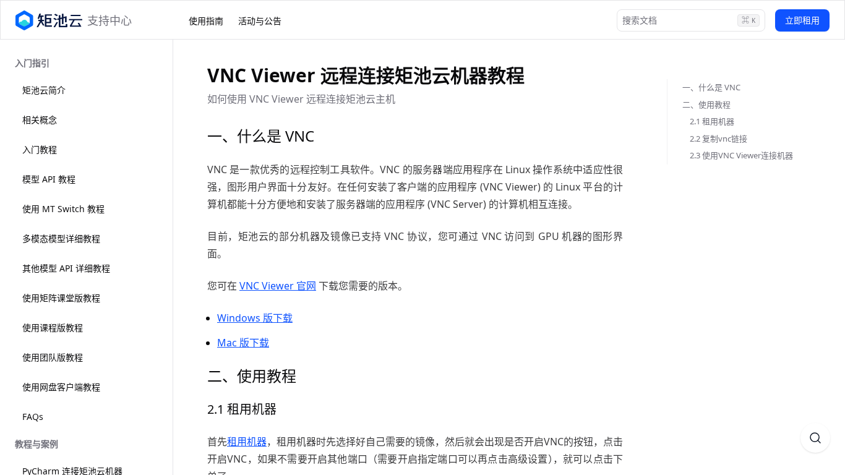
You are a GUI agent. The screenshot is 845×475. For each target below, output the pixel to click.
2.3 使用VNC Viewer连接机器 (741, 155)
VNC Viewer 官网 (277, 286)
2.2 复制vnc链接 (718, 138)
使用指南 (206, 21)
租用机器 (247, 441)
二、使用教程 (706, 104)
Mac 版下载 (243, 342)
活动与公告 (259, 21)
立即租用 (802, 20)
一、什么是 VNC (711, 87)
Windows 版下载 (255, 318)
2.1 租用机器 (712, 121)
